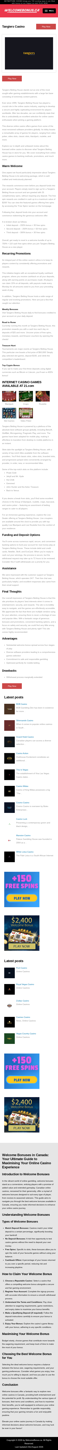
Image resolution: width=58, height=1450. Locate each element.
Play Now (46, 26)
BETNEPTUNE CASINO (13, 1)
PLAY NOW (43, 3)
